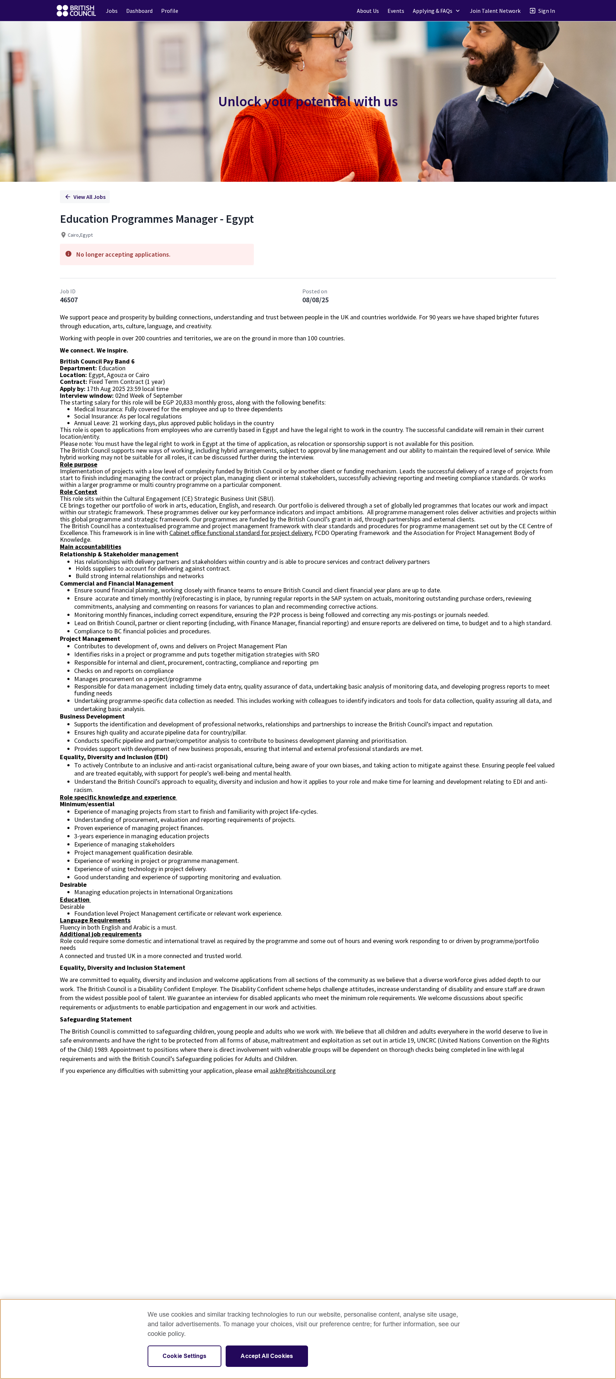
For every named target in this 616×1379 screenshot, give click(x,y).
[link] (76, 10)
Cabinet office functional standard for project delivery (240, 533)
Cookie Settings (184, 1356)
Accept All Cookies (267, 1356)
